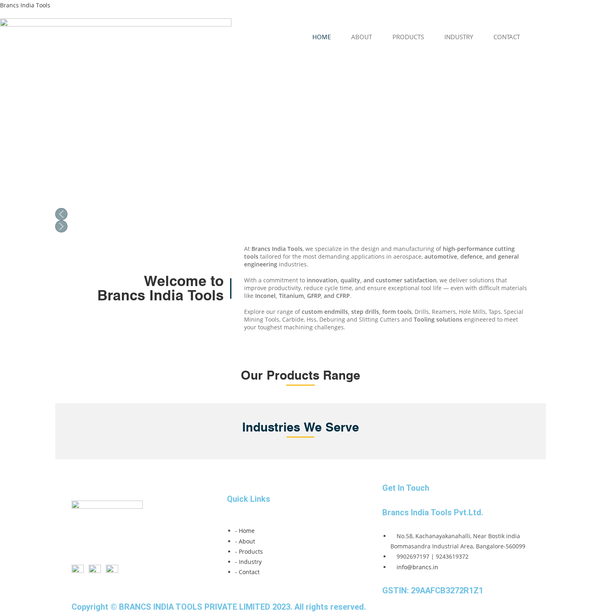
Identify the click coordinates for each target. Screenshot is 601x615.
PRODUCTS (408, 37)
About (361, 37)
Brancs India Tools (25, 5)
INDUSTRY (458, 37)
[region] (300, 144)
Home (321, 37)
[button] (300, 214)
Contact (506, 37)
